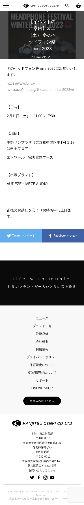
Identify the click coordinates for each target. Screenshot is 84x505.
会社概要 (42, 341)
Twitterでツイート (23, 235)
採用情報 (42, 349)
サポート (42, 380)
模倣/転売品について (42, 372)
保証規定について (42, 365)
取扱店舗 (42, 334)
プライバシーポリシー (42, 357)
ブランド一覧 (42, 326)
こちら (51, 470)
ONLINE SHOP (42, 388)
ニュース (42, 318)
